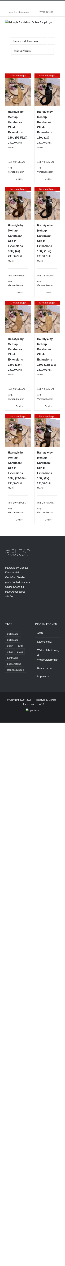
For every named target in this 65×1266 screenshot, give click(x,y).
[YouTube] (16, 610)
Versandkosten (16, 172)
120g (20, 646)
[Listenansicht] (35, 59)
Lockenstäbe (14, 664)
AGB (40, 633)
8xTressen (13, 640)
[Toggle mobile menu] (58, 23)
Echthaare (12, 658)
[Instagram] (11, 610)
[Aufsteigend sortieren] (51, 41)
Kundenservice (45, 668)
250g (20, 652)
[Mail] (25, 610)
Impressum (43, 676)
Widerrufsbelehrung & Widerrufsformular (47, 655)
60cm (10, 646)
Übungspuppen (15, 670)
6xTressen (13, 634)
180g (10, 652)
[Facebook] (6, 610)
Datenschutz (44, 641)
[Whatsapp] (20, 610)
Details (19, 179)
